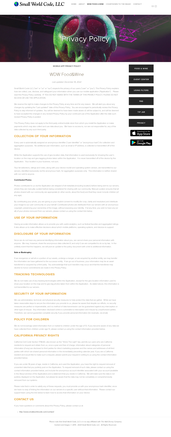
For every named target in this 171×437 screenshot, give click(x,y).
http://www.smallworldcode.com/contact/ (36, 411)
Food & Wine (141, 68)
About (82, 4)
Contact (137, 4)
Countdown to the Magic (118, 4)
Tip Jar (141, 112)
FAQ (141, 101)
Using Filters (141, 90)
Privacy (141, 123)
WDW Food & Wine (95, 4)
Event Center (141, 79)
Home (73, 4)
